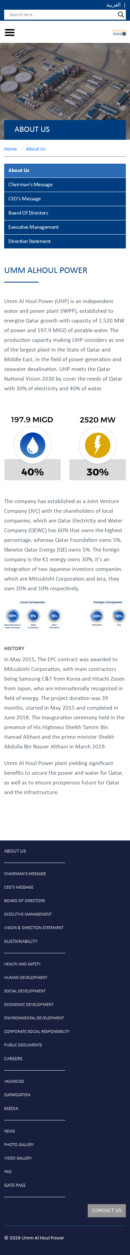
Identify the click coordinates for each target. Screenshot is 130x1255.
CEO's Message (24, 199)
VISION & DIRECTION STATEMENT (33, 928)
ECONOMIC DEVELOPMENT (28, 1004)
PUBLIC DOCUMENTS (23, 1045)
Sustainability (20, 941)
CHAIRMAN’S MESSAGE (25, 874)
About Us (36, 149)
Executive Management (33, 227)
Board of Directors (28, 213)
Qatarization (17, 1095)
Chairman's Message (30, 185)
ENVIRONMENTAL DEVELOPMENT (34, 1018)
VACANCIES (14, 1081)
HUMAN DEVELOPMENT (25, 977)
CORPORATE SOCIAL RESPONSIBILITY (37, 1031)
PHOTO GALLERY (19, 1145)
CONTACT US (106, 1210)
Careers (13, 1059)
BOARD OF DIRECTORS (24, 901)
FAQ (7, 1172)
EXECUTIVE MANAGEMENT (28, 914)
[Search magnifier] (121, 14)
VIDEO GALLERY (18, 1158)
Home (10, 149)
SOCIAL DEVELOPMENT (24, 991)
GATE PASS (15, 1185)
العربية (113, 5)
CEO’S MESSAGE (18, 887)
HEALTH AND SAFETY (22, 964)
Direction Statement (29, 241)
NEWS (9, 1131)
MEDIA (11, 1108)
